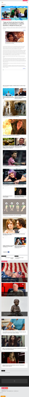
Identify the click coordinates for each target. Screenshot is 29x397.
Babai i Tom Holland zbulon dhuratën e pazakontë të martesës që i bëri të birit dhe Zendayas (14, 349)
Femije (3, 319)
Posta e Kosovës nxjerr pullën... (10, 313)
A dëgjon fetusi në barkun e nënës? (4, 5)
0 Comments (4, 19)
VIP (2, 352)
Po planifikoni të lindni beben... (10, 279)
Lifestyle (3, 6)
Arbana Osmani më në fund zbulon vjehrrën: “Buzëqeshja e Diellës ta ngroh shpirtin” (13, 366)
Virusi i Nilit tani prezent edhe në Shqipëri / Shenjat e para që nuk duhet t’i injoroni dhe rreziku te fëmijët (14, 332)
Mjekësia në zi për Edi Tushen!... (10, 294)
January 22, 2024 (9, 19)
